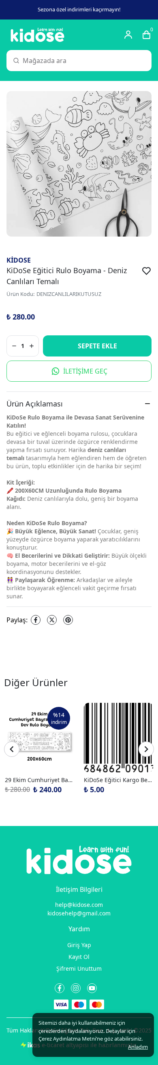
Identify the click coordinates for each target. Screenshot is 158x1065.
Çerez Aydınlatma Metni (67, 1038)
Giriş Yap (79, 945)
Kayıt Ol (79, 957)
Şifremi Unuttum (79, 968)
